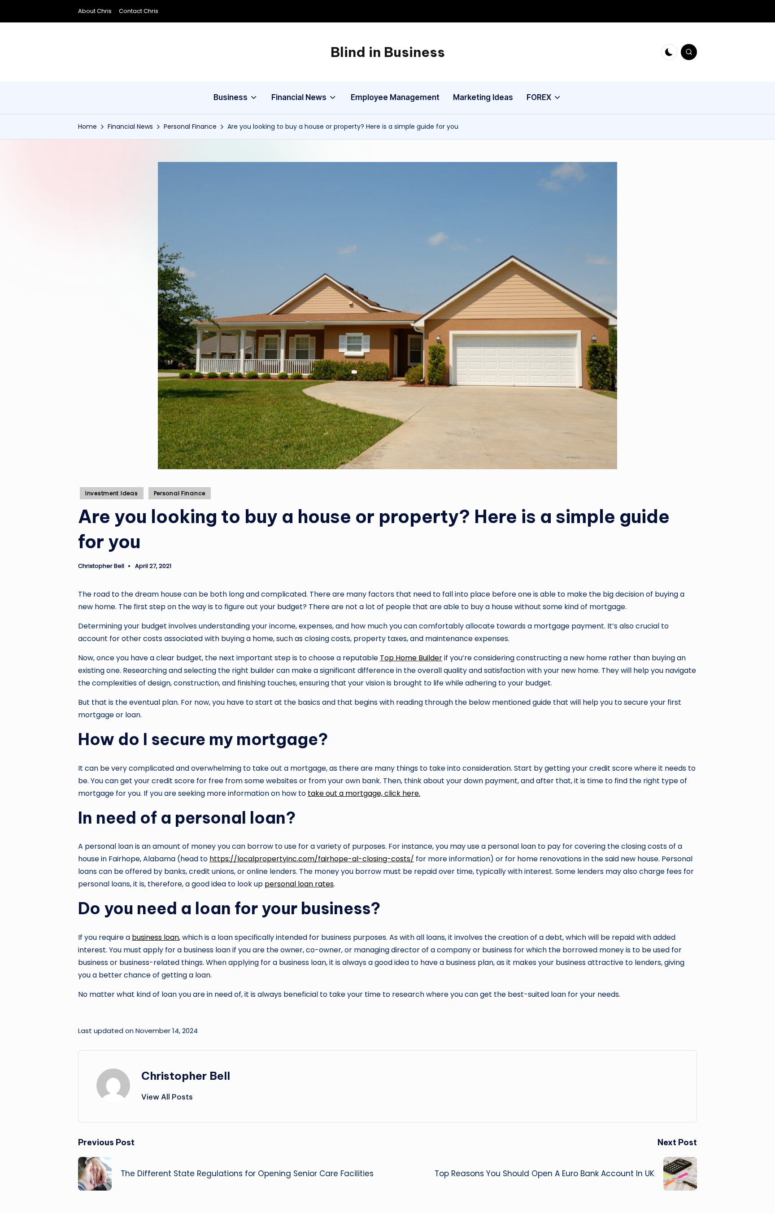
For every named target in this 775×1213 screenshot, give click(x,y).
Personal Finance (180, 493)
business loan (155, 937)
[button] (167, 1096)
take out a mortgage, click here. (364, 793)
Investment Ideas (111, 493)
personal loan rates (299, 884)
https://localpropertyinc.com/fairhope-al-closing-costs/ (311, 859)
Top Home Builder (411, 658)
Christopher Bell (185, 1075)
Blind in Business (388, 52)
